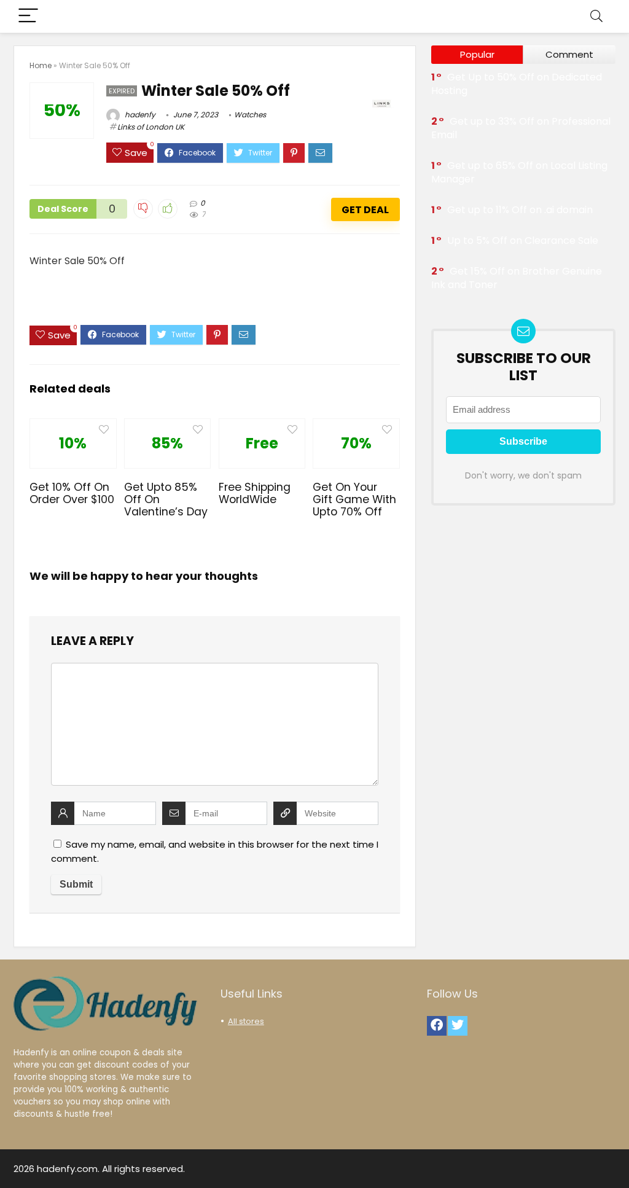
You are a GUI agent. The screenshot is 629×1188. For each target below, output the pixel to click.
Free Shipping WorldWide (255, 493)
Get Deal (365, 210)
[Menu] (28, 16)
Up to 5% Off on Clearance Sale (522, 240)
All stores (246, 1021)
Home (40, 65)
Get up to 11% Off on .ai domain (520, 210)
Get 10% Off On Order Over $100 (71, 493)
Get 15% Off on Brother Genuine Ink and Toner (516, 278)
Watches (250, 114)
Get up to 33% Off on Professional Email (521, 128)
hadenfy (139, 114)
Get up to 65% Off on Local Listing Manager (519, 172)
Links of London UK (150, 127)
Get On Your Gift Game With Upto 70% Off (354, 499)
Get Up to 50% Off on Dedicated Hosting (516, 84)
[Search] (596, 16)
